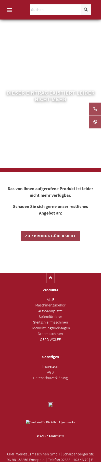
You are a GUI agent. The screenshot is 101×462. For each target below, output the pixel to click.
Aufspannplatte (50, 311)
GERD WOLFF (50, 339)
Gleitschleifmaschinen (50, 322)
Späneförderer (50, 316)
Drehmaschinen (50, 333)
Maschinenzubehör (50, 305)
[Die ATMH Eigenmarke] (50, 426)
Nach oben (50, 278)
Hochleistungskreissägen (50, 328)
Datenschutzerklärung (50, 377)
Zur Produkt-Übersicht (50, 236)
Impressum (50, 366)
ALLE (50, 299)
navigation (9, 10)
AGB (50, 372)
